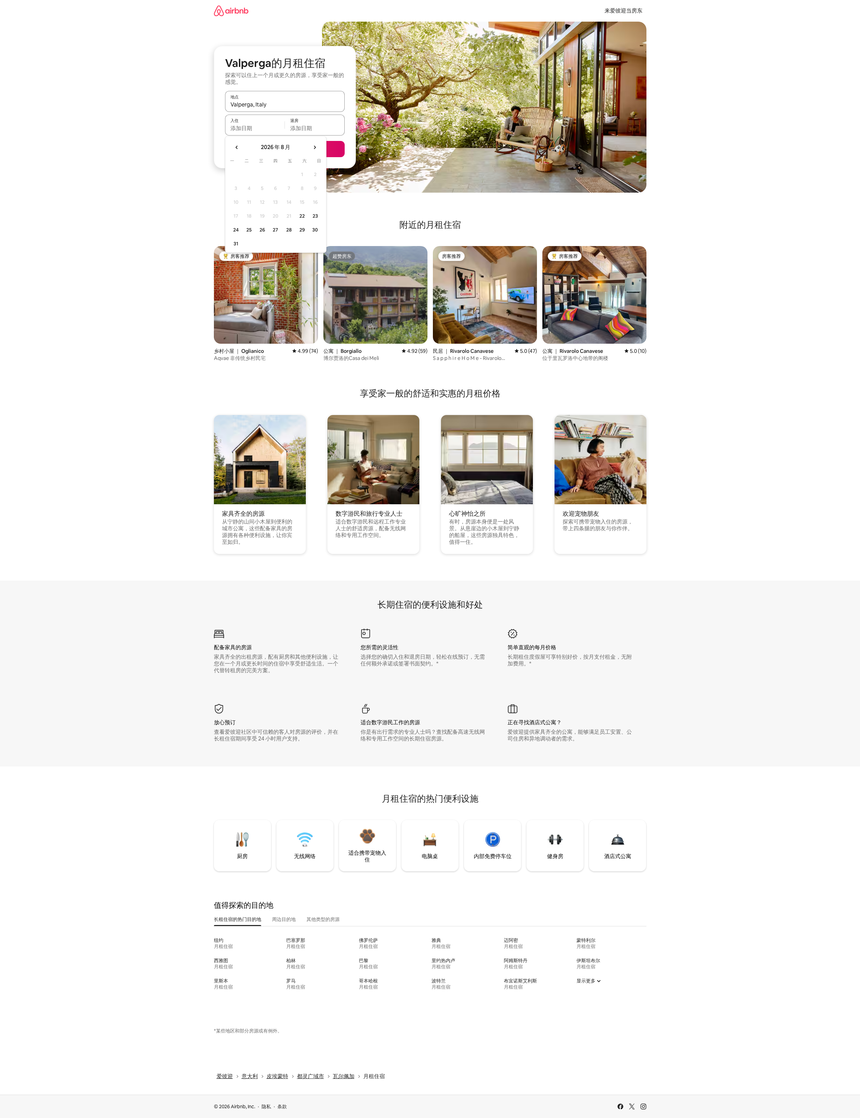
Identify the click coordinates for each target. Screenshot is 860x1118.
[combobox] (284, 104)
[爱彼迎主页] (231, 10)
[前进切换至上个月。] (237, 147)
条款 (282, 1106)
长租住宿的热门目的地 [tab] (237, 919)
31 (236, 244)
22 (302, 216)
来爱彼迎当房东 (623, 10)
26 (262, 230)
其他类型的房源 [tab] (323, 919)
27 (275, 230)
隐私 (266, 1106)
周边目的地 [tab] (284, 919)
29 (302, 230)
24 (236, 230)
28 (289, 230)
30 (315, 230)
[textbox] (254, 128)
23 (315, 216)
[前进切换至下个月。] (315, 147)
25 (249, 230)
